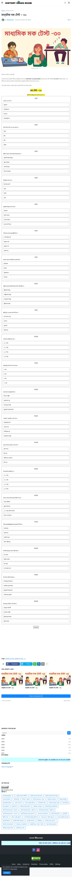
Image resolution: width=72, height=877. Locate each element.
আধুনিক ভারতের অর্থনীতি (21, 795)
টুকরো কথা (14, 806)
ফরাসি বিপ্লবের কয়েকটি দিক (51, 806)
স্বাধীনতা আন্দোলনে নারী (8, 828)
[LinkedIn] (39, 664)
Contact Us (26, 864)
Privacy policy (43, 864)
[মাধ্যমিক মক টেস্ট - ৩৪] (60, 679)
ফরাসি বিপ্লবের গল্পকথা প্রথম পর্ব (28, 813)
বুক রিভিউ (65, 813)
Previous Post (6, 700)
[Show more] (47, 664)
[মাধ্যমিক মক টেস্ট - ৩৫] (36, 679)
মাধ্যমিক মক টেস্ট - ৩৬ (7, 688)
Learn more (13, 869)
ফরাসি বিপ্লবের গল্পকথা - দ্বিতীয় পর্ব (46, 810)
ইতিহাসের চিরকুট (62, 799)
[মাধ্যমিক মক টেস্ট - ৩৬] (12, 679)
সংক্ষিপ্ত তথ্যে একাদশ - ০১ (51, 820)
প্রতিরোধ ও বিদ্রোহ (37, 806)
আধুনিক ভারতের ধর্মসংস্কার (36, 795)
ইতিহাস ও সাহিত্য (26, 799)
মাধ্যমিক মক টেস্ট (10, 10)
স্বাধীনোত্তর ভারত (20, 828)
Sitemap (57, 864)
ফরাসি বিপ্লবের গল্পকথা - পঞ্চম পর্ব (10, 813)
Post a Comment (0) (36, 696)
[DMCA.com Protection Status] (36, 861)
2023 (36, 747)
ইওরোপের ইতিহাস (6, 799)
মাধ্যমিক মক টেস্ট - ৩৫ (31, 688)
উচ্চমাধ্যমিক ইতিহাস (7, 803)
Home (3, 10)
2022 (36, 750)
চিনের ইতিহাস (66, 803)
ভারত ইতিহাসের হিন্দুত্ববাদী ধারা (31, 817)
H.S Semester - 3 (8, 795)
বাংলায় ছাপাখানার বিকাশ (43, 813)
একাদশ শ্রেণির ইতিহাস (30, 803)
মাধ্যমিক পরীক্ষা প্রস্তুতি (18, 820)
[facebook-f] (34, 849)
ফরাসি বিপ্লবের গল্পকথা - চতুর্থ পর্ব (10, 810)
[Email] (43, 664)
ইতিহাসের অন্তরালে (52, 799)
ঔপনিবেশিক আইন (42, 803)
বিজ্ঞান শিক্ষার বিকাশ (55, 813)
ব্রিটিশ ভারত (5, 817)
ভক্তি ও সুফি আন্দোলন (16, 817)
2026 (36, 739)
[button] (2, 2)
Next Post (67, 700)
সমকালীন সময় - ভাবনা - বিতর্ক (36, 824)
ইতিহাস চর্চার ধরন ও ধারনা (38, 799)
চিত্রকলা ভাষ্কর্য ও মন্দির (54, 803)
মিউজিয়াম (40, 820)
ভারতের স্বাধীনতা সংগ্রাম (63, 817)
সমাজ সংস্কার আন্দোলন (51, 824)
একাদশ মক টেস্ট (18, 803)
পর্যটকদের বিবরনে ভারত (25, 806)
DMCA (51, 864)
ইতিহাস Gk (16, 799)
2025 (36, 742)
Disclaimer (34, 864)
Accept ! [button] (6, 873)
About (19, 864)
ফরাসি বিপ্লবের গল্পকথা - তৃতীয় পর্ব (28, 810)
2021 (36, 753)
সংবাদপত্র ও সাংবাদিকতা (21, 824)
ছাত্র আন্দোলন (6, 806)
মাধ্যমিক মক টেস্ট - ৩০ (20, 658)
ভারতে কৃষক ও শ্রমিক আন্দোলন (47, 817)
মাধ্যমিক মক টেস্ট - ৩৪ (55, 688)
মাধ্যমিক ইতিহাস (6, 820)
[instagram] (38, 849)
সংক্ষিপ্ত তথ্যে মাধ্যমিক (8, 824)
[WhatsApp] (35, 664)
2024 (36, 744)
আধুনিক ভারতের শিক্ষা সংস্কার (51, 795)
